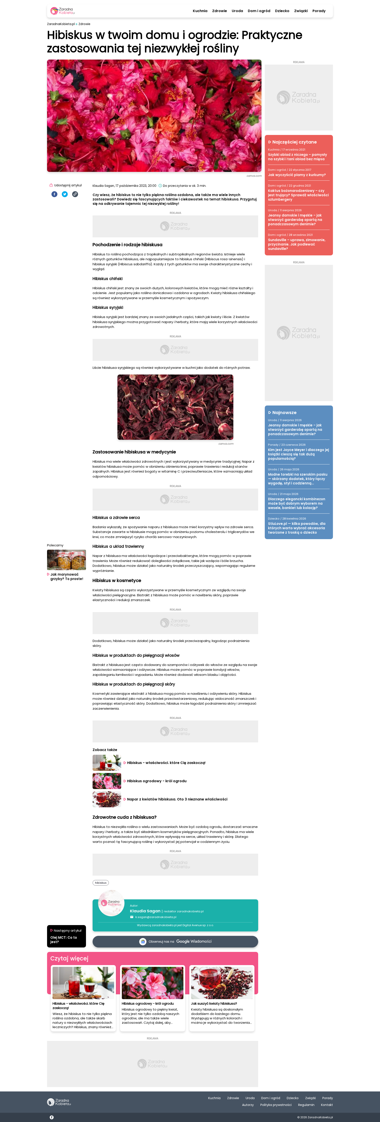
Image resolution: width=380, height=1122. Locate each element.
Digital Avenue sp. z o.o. (198, 925)
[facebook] (54, 194)
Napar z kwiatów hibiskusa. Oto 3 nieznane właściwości (177, 799)
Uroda (237, 11)
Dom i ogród (259, 11)
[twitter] (65, 194)
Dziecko (282, 11)
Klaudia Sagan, (104, 186)
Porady (319, 11)
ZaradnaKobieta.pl (61, 24)
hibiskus (100, 883)
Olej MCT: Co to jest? (63, 939)
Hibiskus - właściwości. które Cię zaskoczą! (166, 763)
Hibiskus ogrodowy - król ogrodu (156, 781)
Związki (301, 11)
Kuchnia (200, 11)
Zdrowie (219, 11)
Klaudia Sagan (145, 911)
